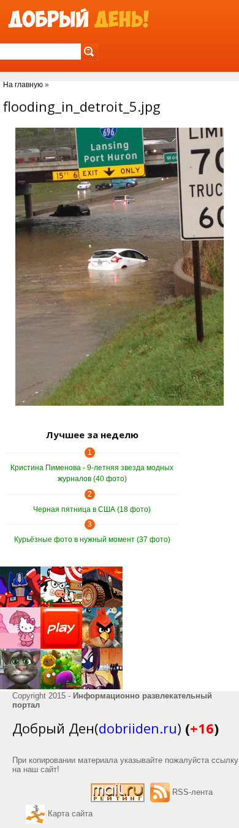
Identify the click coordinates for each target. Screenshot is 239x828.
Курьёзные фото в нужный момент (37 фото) (92, 539)
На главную (23, 84)
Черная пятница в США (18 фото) (92, 509)
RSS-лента (192, 792)
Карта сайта (70, 813)
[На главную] (78, 18)
